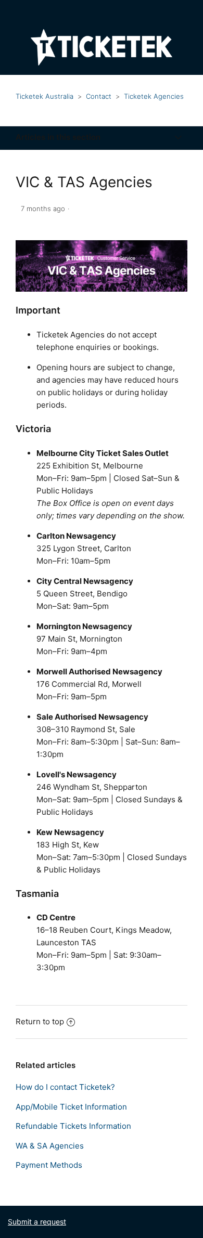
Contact (98, 96)
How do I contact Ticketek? (65, 1087)
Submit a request (37, 1221)
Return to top (40, 1021)
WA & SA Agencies (50, 1146)
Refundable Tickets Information (73, 1126)
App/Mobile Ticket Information (71, 1107)
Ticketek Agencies (154, 96)
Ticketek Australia (44, 96)
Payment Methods (49, 1165)
